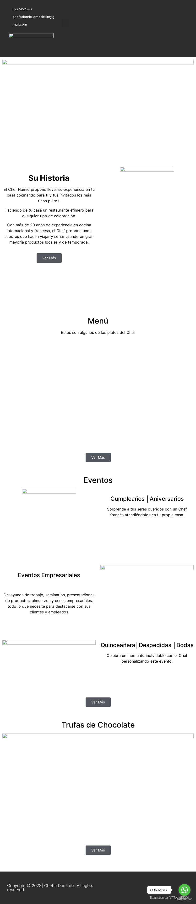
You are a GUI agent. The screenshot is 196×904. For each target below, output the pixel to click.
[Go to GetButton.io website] (184, 899)
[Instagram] (131, 35)
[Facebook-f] (121, 35)
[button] (65, 23)
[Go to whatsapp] (185, 890)
